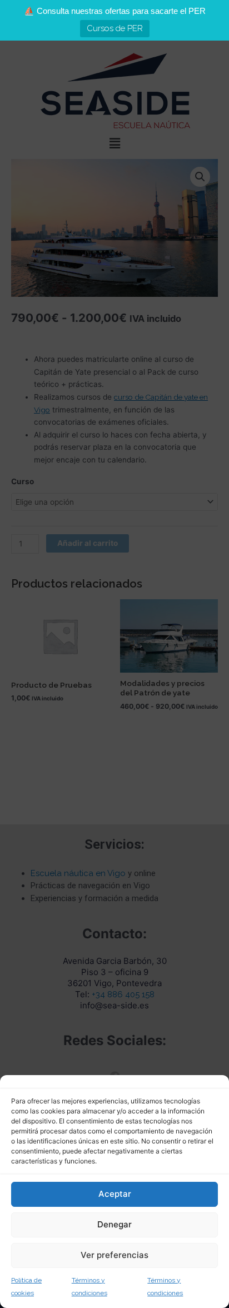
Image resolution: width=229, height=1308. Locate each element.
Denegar (114, 1224)
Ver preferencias (114, 1255)
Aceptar (114, 1193)
